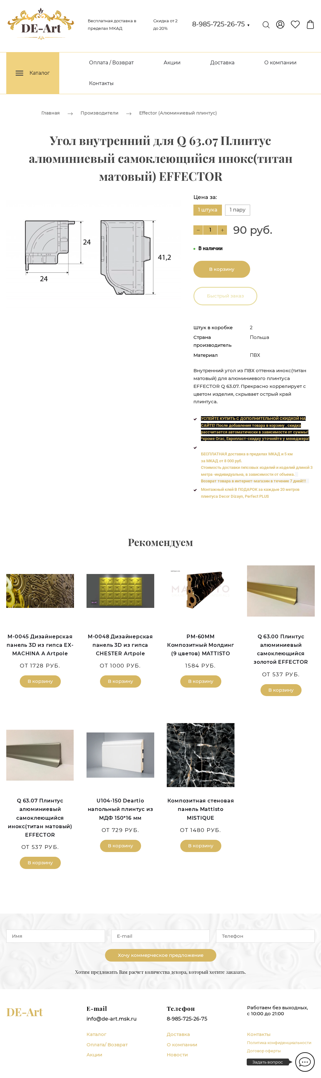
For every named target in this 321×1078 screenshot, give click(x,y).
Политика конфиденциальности (279, 1042)
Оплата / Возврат (111, 63)
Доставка (222, 63)
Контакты (101, 83)
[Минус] (198, 230)
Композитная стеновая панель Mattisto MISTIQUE (200, 809)
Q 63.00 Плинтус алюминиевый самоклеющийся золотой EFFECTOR (281, 649)
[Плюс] (222, 230)
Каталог (96, 1034)
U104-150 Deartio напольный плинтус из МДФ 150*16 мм (120, 809)
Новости (177, 1055)
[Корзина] (310, 24)
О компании (280, 63)
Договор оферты (264, 1051)
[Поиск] (266, 24)
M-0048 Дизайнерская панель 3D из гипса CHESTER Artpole (120, 645)
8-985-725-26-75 (221, 24)
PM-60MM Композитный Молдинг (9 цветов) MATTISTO (200, 645)
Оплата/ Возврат (107, 1045)
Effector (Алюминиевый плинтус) (178, 113)
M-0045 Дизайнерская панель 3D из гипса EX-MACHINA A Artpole (40, 645)
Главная (50, 113)
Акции (172, 63)
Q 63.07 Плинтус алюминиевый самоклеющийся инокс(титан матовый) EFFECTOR (40, 818)
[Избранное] (295, 24)
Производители (99, 113)
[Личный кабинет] (280, 24)
